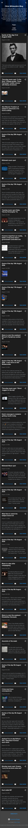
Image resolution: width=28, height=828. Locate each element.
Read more (23, 73)
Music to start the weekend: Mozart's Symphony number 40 (11, 337)
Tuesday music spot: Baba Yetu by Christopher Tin (11, 211)
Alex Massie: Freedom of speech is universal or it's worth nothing (10, 108)
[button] (25, 35)
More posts (14, 813)
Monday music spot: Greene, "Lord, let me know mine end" (12, 767)
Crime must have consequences (7, 690)
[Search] (26, 3)
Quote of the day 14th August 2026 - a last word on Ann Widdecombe (12, 362)
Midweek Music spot (9, 466)
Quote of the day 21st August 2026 (10, 36)
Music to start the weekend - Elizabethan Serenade (11, 616)
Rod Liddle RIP (7, 790)
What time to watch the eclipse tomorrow (9, 514)
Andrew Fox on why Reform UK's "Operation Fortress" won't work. (11, 740)
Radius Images (17, 822)
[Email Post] (15, 73)
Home (14, 28)
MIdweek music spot (9, 160)
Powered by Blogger (15, 819)
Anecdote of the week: (9, 641)
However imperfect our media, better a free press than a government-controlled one (12, 237)
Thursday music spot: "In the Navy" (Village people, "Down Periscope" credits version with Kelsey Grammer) (11, 82)
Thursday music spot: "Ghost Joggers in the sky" (12, 389)
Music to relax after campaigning (8, 564)
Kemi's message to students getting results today (11, 415)
